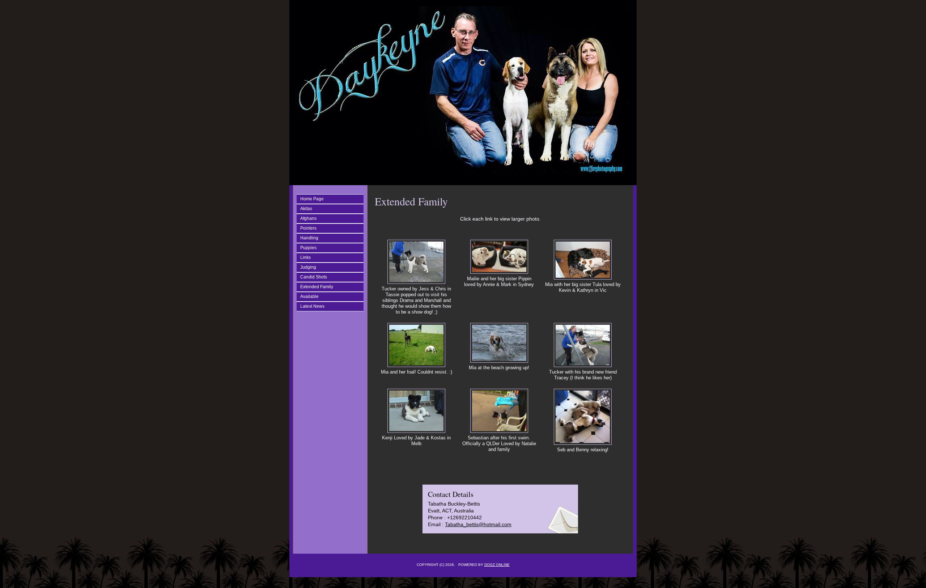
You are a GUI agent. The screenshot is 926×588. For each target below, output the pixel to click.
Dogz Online (497, 565)
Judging (308, 267)
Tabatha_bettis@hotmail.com (478, 524)
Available (309, 296)
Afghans (308, 218)
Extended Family (316, 286)
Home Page (312, 198)
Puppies (308, 247)
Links (305, 257)
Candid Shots (313, 277)
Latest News (312, 306)
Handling (309, 237)
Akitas (306, 208)
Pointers (308, 228)
